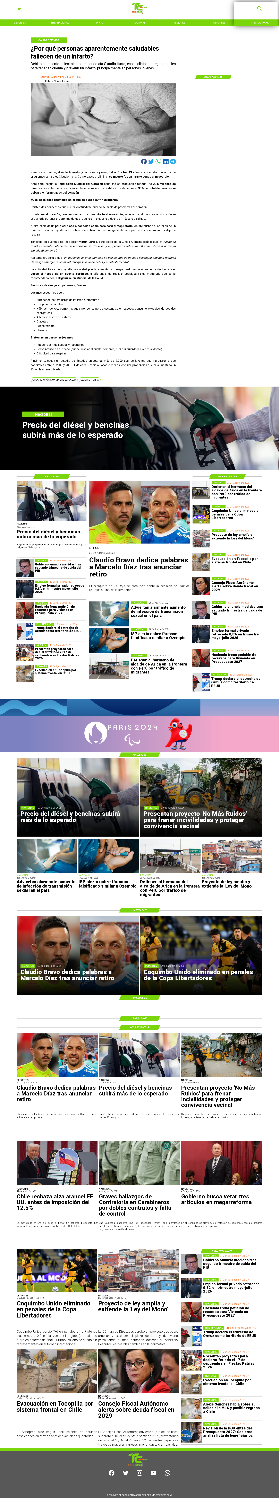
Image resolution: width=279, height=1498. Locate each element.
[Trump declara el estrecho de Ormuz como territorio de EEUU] (201, 682)
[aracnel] (57, 1185)
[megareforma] (221, 1185)
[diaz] (139, 543)
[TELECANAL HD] (139, 13)
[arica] (201, 490)
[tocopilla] (201, 562)
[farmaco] (108, 872)
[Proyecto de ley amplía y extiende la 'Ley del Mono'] (201, 538)
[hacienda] (201, 658)
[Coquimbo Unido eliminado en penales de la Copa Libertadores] (201, 514)
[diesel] (51, 520)
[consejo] (201, 586)
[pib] (201, 610)
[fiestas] (25, 652)
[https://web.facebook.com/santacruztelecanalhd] (111, 1474)
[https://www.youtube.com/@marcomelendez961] (153, 1474)
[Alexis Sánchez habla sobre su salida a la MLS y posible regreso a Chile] (191, 1408)
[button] (54, 379)
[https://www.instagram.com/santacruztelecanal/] (139, 1474)
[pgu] (191, 1432)
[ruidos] (221, 1076)
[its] (47, 872)
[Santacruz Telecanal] (19, 10)
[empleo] (201, 634)
